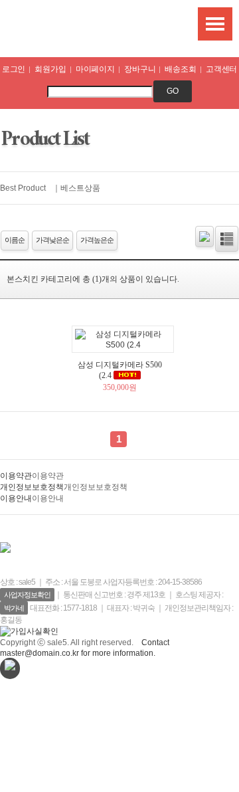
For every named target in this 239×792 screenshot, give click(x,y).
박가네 (14, 608)
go (173, 91)
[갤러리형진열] (204, 236)
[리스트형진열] (226, 239)
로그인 (14, 69)
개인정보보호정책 (32, 487)
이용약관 (16, 475)
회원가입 (50, 69)
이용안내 (16, 498)
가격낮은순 (52, 240)
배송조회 (181, 69)
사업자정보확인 (27, 595)
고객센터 (222, 69)
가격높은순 (97, 240)
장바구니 (140, 69)
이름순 (15, 240)
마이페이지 (95, 69)
